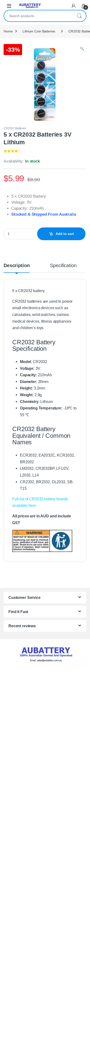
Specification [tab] (63, 265)
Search (79, 15)
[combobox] (38, 15)
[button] (82, 49)
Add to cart (65, 234)
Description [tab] (17, 265)
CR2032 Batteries (15, 128)
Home (8, 31)
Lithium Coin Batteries (39, 31)
